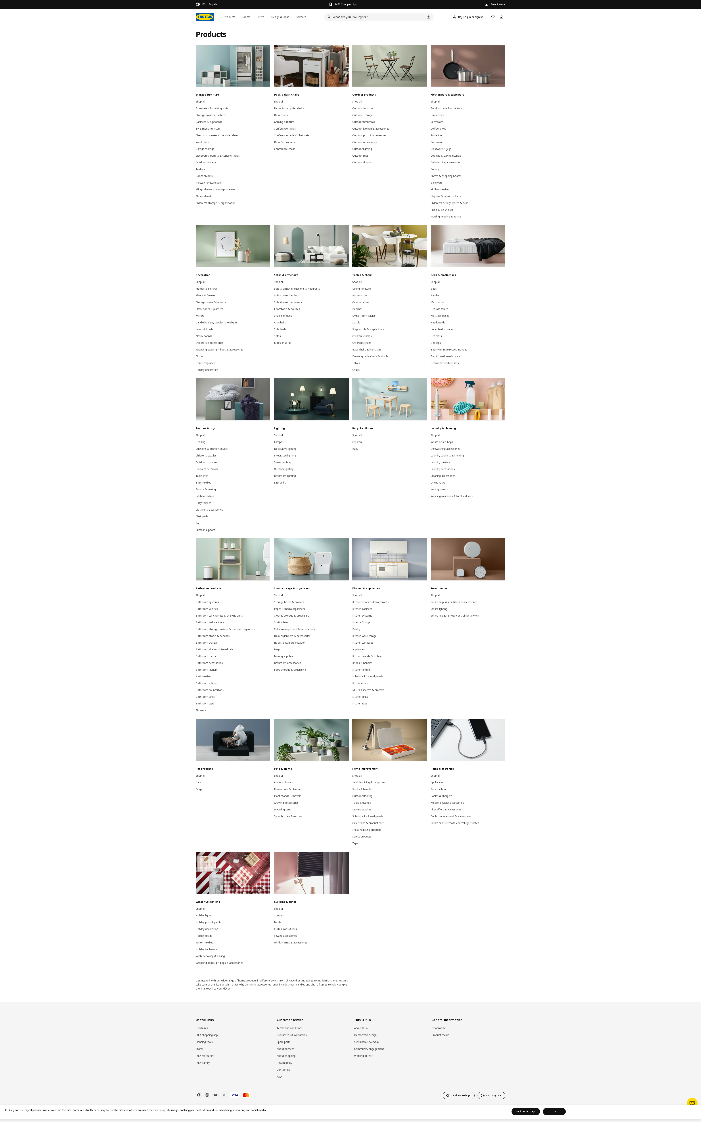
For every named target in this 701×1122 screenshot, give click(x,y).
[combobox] (375, 17)
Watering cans (282, 809)
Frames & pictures (207, 288)
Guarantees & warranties (292, 1035)
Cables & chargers (441, 796)
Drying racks (438, 482)
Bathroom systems (207, 602)
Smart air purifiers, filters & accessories (454, 602)
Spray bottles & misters (288, 816)
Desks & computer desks (289, 108)
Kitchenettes (360, 683)
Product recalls (440, 1035)
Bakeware (437, 182)
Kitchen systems (362, 615)
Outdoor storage (206, 162)
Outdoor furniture (363, 108)
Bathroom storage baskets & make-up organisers (225, 629)
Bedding (435, 295)
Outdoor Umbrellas (363, 122)
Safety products (361, 836)
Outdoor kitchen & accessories (370, 128)
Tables (356, 363)
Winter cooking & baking (210, 956)
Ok (554, 1111)
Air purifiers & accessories (446, 809)
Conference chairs (284, 149)
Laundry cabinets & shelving (447, 455)
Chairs (356, 370)
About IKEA (361, 1028)
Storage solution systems (211, 115)
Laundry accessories (443, 469)
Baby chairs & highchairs (366, 349)
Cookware (437, 142)
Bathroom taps (205, 703)
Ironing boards (439, 489)
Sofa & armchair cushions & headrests (297, 288)
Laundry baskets (440, 462)
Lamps (278, 442)
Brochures (202, 1028)
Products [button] (229, 17)
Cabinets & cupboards (209, 122)
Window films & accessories (290, 942)
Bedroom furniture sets (445, 363)
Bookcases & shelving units (212, 108)
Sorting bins (281, 622)
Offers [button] (260, 17)
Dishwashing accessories (445, 162)
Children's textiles (206, 455)
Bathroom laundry (206, 669)
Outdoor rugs (360, 155)
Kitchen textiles (440, 189)
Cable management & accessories (294, 629)
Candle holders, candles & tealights (217, 322)
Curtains (279, 915)
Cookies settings (526, 1111)
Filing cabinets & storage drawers (215, 189)
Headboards (438, 322)
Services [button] (301, 17)
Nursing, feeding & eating (446, 216)
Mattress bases (440, 315)
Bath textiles (203, 482)
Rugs (199, 523)
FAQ (279, 1076)
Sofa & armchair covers (288, 302)
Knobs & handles (362, 663)
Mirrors (200, 315)
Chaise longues (283, 315)
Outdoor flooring (362, 162)
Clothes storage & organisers (291, 615)
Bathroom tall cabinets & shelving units (219, 615)
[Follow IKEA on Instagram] (207, 1095)
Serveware (437, 122)
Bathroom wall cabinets (210, 622)
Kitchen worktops (362, 642)
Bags (277, 649)
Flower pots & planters (209, 309)
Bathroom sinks (205, 696)
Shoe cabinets (204, 196)
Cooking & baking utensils (446, 155)
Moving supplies (283, 656)
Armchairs (280, 322)
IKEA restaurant (205, 1055)
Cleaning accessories (443, 475)
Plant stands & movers (287, 796)
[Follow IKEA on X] (224, 1095)
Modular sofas (282, 342)
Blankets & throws (207, 469)
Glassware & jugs (441, 149)
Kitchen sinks (360, 696)
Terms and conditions (289, 1028)
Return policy (284, 1062)
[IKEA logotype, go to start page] (205, 17)
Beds (434, 288)
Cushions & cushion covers (212, 448)
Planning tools (204, 1042)
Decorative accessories (209, 342)
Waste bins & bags (442, 442)
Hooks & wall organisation (289, 642)
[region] (350, 1112)
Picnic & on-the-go (442, 209)
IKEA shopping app (207, 1035)
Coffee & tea (438, 128)
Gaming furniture (284, 122)
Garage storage (205, 149)
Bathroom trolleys (207, 642)
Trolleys (200, 169)
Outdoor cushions (206, 462)
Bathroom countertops (210, 690)
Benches (357, 309)
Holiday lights (204, 915)
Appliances (358, 649)
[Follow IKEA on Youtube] (215, 1095)
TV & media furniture (208, 128)
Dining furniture (361, 288)
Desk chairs (281, 115)
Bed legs (436, 342)
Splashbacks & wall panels (367, 676)
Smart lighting (282, 462)
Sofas (277, 336)
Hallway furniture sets (209, 182)
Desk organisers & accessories (292, 636)
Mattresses (437, 302)
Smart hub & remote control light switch (455, 615)
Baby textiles (203, 503)
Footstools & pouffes (287, 309)
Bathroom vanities (207, 609)
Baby (355, 448)
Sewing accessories (285, 935)
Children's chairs (361, 342)
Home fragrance (205, 363)
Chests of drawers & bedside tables (217, 135)
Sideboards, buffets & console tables (218, 155)
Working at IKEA (363, 1055)
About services (285, 1049)
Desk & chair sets (284, 142)
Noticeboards (204, 336)
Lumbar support (205, 530)
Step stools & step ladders (368, 329)
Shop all (200, 101)
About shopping (286, 1055)
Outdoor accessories (364, 142)
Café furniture (360, 302)
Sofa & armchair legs (286, 295)
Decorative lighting (285, 448)
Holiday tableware (206, 949)
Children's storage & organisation (215, 203)
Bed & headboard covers (445, 356)
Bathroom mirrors (206, 656)
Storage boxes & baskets (211, 302)
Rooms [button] (246, 17)
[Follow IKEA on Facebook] (199, 1095)
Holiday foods (204, 935)
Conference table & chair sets (291, 135)
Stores (200, 1049)
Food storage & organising (447, 108)
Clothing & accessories (209, 509)
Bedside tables (439, 309)
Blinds (277, 922)
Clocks (199, 356)
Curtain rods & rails (285, 929)
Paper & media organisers (289, 609)
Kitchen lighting (361, 669)
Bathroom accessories (209, 663)
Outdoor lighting (362, 149)
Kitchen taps (359, 703)
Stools (356, 322)
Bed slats (436, 336)
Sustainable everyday (366, 1042)
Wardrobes (202, 142)
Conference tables (285, 128)
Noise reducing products (366, 829)
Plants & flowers (205, 295)
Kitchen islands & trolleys (367, 656)
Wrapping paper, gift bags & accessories (219, 349)
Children (357, 442)
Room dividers (204, 176)
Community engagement (369, 1049)
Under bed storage (442, 329)
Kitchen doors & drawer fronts (370, 602)
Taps (355, 843)
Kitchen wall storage (364, 636)
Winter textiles (204, 942)
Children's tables (362, 336)
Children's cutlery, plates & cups (449, 203)
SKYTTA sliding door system (369, 782)
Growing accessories (286, 802)
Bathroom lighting (285, 475)
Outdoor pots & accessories (369, 135)
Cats (198, 782)
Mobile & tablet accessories (447, 802)
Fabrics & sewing (206, 489)
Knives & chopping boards (446, 176)
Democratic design (365, 1035)
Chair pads (202, 516)
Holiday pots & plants (208, 922)
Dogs (199, 789)
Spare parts (283, 1042)
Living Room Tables (364, 315)
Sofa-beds (280, 329)
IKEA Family (203, 1062)
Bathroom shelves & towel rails (214, 649)
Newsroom (438, 1028)
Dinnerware (437, 115)
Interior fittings (361, 622)
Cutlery (435, 169)
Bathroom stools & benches (213, 636)
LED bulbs (280, 482)
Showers (201, 710)
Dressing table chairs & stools (370, 356)
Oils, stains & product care (368, 823)
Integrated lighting (285, 455)
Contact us (283, 1069)
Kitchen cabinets (362, 609)
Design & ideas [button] (280, 17)
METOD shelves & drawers (368, 690)
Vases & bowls (204, 329)
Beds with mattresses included (449, 349)
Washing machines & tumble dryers (452, 496)
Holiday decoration (207, 370)
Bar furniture (359, 295)
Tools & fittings (361, 802)
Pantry (356, 629)
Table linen (437, 135)
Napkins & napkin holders (446, 196)
